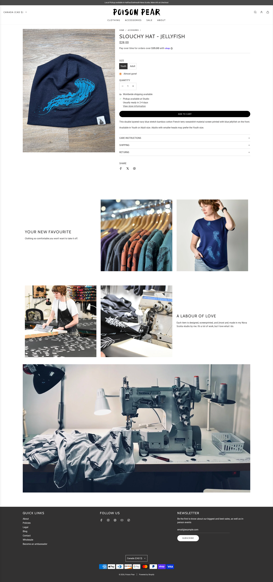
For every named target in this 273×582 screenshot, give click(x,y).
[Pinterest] (115, 520)
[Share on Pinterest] (134, 169)
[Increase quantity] (133, 86)
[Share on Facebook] (121, 169)
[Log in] (261, 12)
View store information (134, 106)
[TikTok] (129, 520)
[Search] (255, 12)
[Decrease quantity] (122, 86)
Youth (123, 66)
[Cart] (268, 12)
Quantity (124, 80)
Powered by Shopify (146, 575)
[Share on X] (127, 169)
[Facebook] (101, 520)
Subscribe (188, 538)
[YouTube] (122, 520)
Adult (132, 66)
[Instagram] (108, 520)
